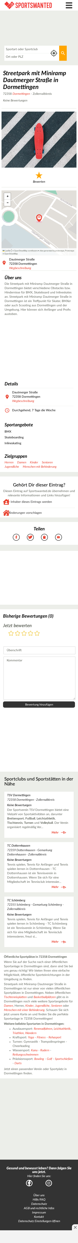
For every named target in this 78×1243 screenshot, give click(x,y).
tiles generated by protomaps (52, 250)
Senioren (47, 462)
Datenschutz (39, 1204)
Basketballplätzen (45, 997)
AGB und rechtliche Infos (39, 1208)
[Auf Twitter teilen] (30, 537)
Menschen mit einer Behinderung (24, 1010)
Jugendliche (12, 466)
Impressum (39, 1212)
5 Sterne (37, 633)
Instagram (48, 1183)
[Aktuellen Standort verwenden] (54, 53)
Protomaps (69, 250)
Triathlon (18, 1033)
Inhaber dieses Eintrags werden (31, 501)
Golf (49, 1059)
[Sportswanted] (29, 5)
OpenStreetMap (11, 253)
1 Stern (11, 633)
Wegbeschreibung (20, 268)
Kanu (34, 1050)
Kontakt (39, 1216)
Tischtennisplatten (15, 997)
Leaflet (8, 250)
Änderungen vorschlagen (25, 512)
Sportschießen (64, 1059)
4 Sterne (30, 633)
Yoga (31, 1037)
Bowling (39, 1059)
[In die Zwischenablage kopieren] (44, 537)
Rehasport (55, 1037)
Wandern (30, 1033)
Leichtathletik (62, 1028)
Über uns (39, 1195)
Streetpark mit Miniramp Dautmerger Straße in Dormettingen (34, 80)
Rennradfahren (43, 1028)
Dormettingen (21, 93)
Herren (9, 462)
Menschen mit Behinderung (40, 466)
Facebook (29, 1183)
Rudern (44, 1050)
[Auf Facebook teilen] (16, 537)
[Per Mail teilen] (58, 537)
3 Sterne (24, 633)
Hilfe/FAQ (39, 1199)
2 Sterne (17, 633)
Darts (18, 1063)
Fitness (41, 1037)
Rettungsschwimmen (25, 1054)
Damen (21, 462)
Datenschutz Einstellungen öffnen (39, 1221)
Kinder (34, 462)
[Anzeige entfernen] (75, 1227)
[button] (39, 218)
